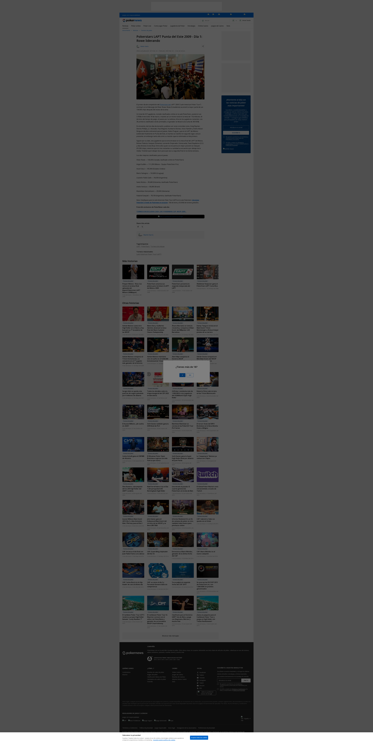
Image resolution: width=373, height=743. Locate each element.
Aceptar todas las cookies (199, 737)
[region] (186, 737)
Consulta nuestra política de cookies (164, 740)
